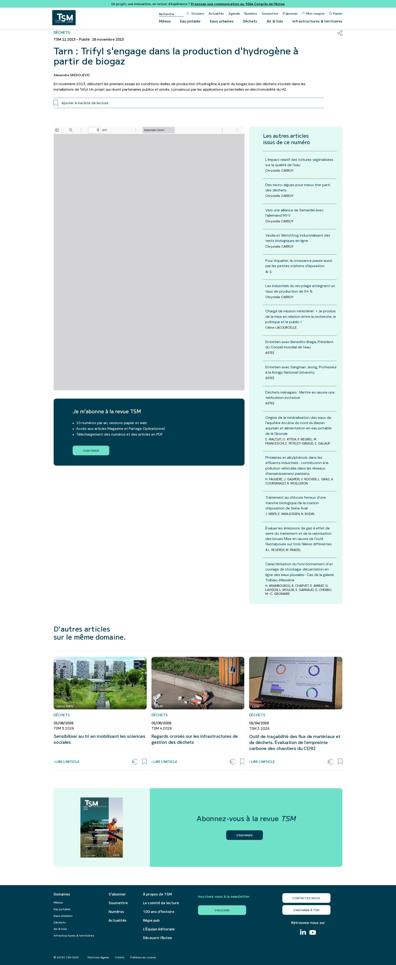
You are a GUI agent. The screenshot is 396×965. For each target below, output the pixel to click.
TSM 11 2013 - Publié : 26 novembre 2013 (89, 39)
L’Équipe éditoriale (159, 929)
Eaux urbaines (222, 21)
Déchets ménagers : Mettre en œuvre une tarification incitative (300, 395)
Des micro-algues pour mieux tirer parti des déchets (297, 187)
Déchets (250, 21)
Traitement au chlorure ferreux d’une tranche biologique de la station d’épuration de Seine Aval (295, 502)
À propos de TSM (157, 894)
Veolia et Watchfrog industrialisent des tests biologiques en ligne (297, 238)
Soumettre (270, 13)
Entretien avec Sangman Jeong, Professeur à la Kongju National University (301, 370)
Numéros (250, 13)
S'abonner (91, 450)
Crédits (119, 957)
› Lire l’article (66, 761)
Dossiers (198, 13)
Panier (337, 13)
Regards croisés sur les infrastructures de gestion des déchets (194, 739)
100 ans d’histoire (158, 911)
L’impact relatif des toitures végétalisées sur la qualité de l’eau (299, 162)
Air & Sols (275, 21)
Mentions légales (98, 957)
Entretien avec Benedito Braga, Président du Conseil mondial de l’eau (299, 344)
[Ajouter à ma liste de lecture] (144, 762)
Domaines (62, 894)
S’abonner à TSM (306, 910)
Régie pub (151, 920)
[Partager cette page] (340, 33)
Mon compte (315, 13)
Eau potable (190, 21)
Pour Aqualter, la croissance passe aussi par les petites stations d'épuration (298, 263)
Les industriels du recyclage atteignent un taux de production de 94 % (300, 288)
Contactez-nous (306, 898)
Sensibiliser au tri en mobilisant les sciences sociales (99, 739)
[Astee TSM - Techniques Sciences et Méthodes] (64, 17)
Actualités (216, 13)
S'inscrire (222, 910)
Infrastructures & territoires (317, 21)
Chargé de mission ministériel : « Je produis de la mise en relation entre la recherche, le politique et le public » (300, 316)
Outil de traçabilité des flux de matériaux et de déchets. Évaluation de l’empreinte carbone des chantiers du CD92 (294, 742)
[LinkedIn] (303, 932)
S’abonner (290, 13)
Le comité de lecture (161, 903)
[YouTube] (312, 933)
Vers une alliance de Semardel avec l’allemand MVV (294, 213)
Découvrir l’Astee (157, 938)
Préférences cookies (143, 957)
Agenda (234, 13)
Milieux (165, 21)
